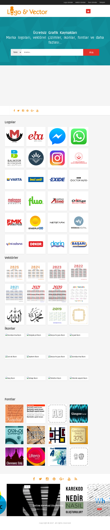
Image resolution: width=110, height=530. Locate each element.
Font (35, 509)
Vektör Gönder (80, 2)
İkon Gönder (92, 2)
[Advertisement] (55, 85)
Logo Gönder (68, 2)
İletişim (102, 2)
